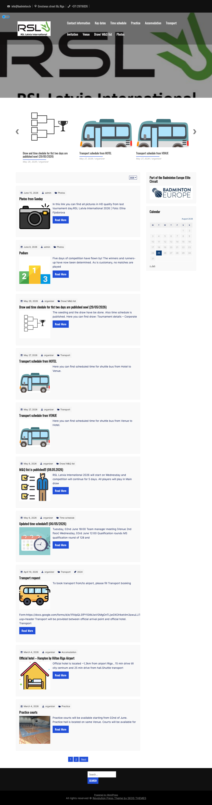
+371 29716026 (79, 6)
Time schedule (118, 23)
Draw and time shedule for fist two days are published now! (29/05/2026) (62, 307)
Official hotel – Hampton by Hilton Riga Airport (46, 658)
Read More (60, 220)
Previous (17, 131)
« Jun (152, 266)
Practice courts (28, 712)
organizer (49, 301)
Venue (86, 34)
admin (48, 192)
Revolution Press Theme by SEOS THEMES (119, 798)
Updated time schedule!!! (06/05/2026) (42, 523)
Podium (23, 252)
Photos (120, 34)
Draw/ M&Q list (103, 34)
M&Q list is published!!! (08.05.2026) (155, 153)
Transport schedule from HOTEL (39, 153)
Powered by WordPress (106, 795)
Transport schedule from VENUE (95, 153)
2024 (80, 572)
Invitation (72, 34)
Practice (135, 23)
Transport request (29, 577)
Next (194, 131)
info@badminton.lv (21, 6)
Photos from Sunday (31, 198)
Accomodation (153, 23)
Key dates (100, 23)
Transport (171, 23)
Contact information (78, 23)
